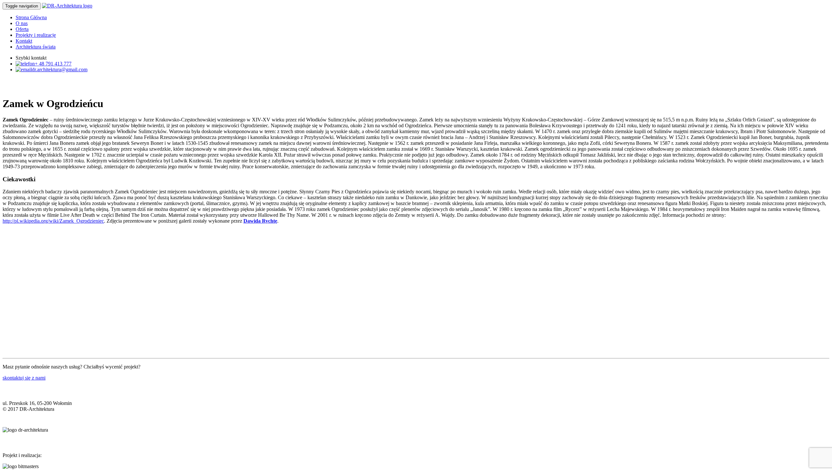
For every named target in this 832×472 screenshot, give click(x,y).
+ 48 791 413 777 (53, 63)
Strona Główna (31, 17)
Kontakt (24, 41)
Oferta (22, 29)
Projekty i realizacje (36, 35)
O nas (22, 23)
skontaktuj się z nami (24, 378)
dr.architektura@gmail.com (59, 69)
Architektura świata (36, 46)
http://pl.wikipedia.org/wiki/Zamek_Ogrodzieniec (53, 221)
